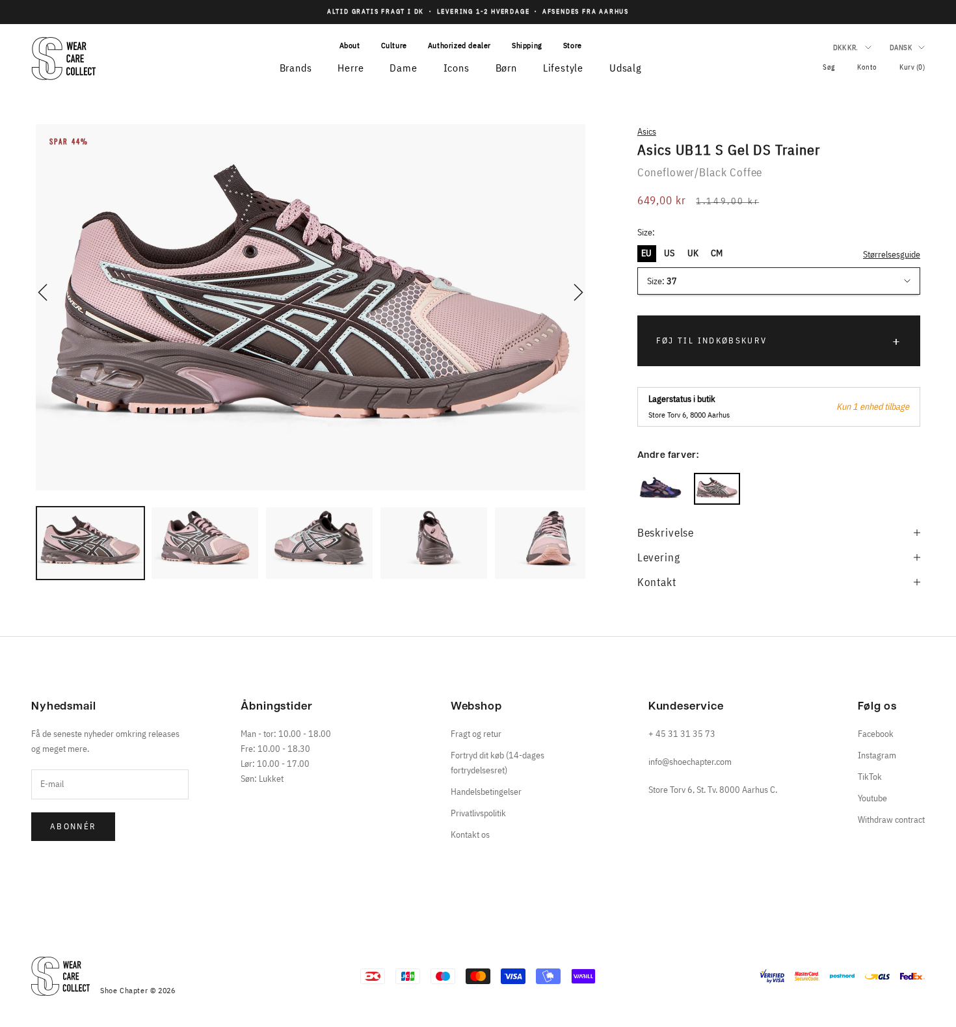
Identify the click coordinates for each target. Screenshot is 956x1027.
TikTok (870, 776)
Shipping (527, 45)
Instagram (877, 755)
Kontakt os (470, 834)
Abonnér (73, 826)
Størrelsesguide (891, 254)
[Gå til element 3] (319, 543)
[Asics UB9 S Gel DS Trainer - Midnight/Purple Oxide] (660, 489)
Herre (351, 67)
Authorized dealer (459, 45)
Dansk (901, 47)
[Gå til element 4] (433, 543)
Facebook (876, 734)
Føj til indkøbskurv (711, 340)
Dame (403, 67)
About (349, 45)
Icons (457, 67)
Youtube (872, 798)
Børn (506, 67)
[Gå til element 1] (90, 543)
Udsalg (625, 67)
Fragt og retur (476, 734)
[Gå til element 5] (548, 543)
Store (572, 45)
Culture (394, 45)
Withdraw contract (891, 819)
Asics (646, 131)
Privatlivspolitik (478, 813)
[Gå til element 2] (204, 543)
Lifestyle (563, 67)
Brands (296, 67)
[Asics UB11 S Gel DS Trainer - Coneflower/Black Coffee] (717, 489)
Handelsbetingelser (486, 791)
